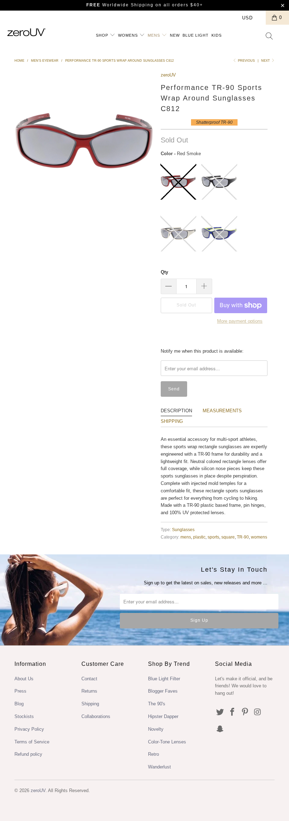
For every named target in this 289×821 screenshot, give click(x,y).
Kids (216, 35)
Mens (154, 35)
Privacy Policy (29, 729)
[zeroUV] (26, 32)
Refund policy (28, 754)
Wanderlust (159, 767)
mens (185, 537)
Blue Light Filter (164, 678)
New (175, 35)
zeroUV (168, 75)
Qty (164, 272)
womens (259, 537)
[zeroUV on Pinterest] (245, 712)
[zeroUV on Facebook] (232, 712)
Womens (128, 35)
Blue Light (196, 35)
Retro (153, 754)
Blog (19, 703)
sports (213, 537)
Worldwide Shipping (120, 4)
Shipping (172, 421)
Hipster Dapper (163, 716)
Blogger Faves (163, 691)
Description (176, 410)
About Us (23, 678)
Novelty (156, 729)
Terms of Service (31, 741)
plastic (199, 537)
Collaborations (95, 716)
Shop (103, 35)
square (228, 537)
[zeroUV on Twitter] (220, 712)
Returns (89, 691)
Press (20, 691)
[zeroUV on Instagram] (258, 712)
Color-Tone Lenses (167, 741)
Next (266, 60)
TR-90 (243, 537)
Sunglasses (183, 529)
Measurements (222, 410)
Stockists (24, 716)
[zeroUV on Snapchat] (220, 729)
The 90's (156, 703)
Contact (89, 678)
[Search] (269, 36)
